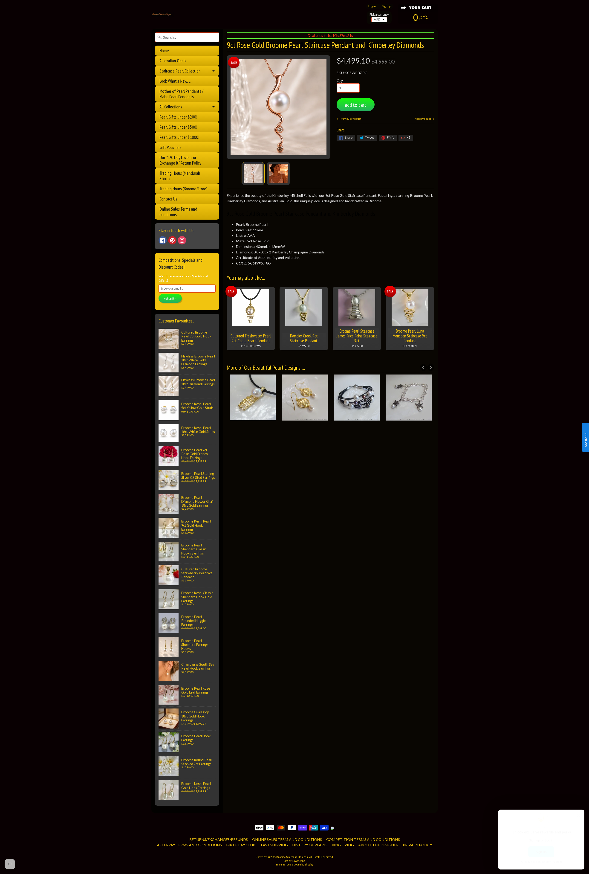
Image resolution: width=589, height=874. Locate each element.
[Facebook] (163, 240)
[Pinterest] (172, 240)
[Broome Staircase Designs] (162, 14)
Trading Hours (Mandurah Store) (179, 176)
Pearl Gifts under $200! (178, 117)
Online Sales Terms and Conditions (178, 212)
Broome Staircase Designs (292, 856)
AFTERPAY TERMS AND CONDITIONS (189, 845)
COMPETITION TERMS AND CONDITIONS (363, 839)
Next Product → (424, 118)
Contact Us (168, 199)
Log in (372, 6)
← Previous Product (349, 118)
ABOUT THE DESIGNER (378, 845)
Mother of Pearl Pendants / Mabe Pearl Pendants (181, 94)
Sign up (386, 6)
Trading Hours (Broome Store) (183, 189)
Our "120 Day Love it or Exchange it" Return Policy (180, 160)
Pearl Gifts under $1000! (179, 137)
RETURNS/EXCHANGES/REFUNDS (218, 839)
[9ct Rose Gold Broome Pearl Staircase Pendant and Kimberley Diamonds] (253, 173)
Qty (340, 80)
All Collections (170, 107)
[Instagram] (182, 240)
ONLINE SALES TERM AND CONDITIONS (287, 839)
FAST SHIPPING (274, 845)
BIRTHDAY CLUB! (241, 845)
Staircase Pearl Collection (180, 71)
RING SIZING (343, 845)
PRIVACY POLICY (417, 845)
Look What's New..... (175, 81)
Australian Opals (172, 61)
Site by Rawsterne (294, 860)
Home (164, 51)
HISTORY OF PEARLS (309, 845)
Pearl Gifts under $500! (178, 127)
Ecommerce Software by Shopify (294, 864)
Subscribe (170, 298)
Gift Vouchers (170, 147)
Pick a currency (379, 14)
